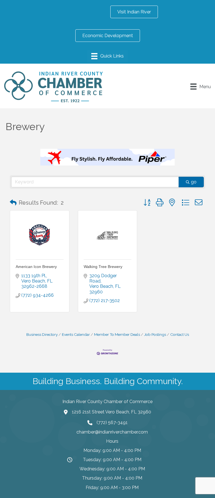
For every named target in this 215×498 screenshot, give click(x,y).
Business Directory (42, 334)
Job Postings (155, 334)
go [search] (194, 182)
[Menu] (107, 56)
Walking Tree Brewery (103, 266)
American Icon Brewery (36, 266)
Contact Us (179, 334)
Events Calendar (76, 334)
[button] (13, 203)
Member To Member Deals (117, 334)
